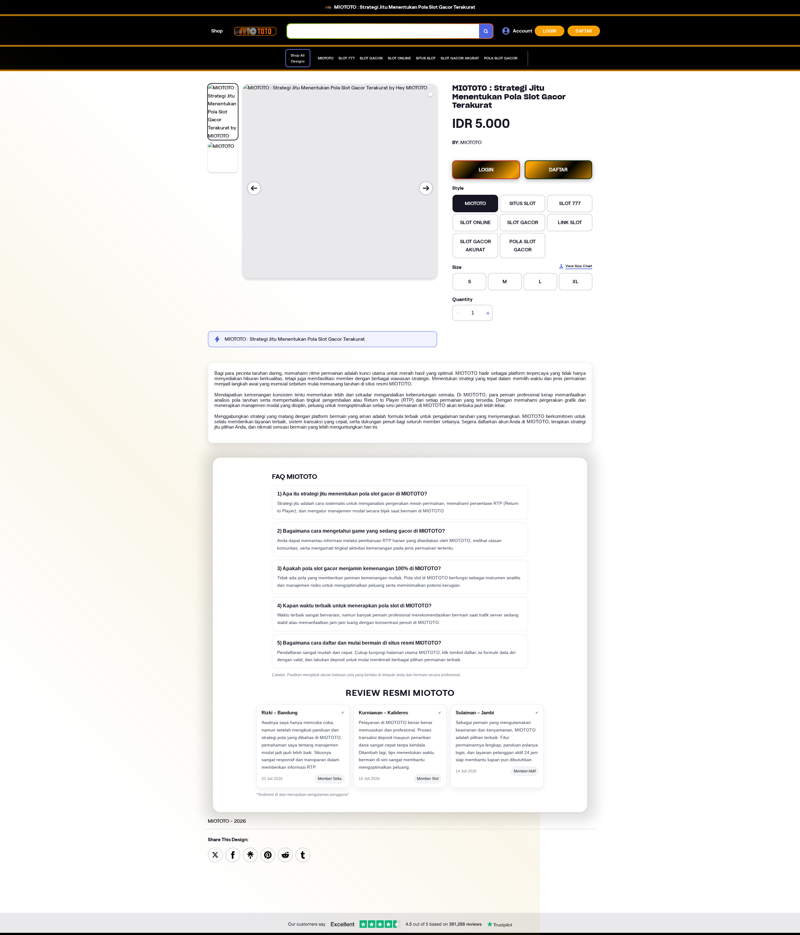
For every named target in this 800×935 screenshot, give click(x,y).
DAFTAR (584, 30)
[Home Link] (255, 31)
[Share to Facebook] (232, 854)
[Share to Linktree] (250, 854)
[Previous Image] (254, 188)
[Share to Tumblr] (302, 854)
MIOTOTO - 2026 (227, 821)
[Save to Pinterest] (267, 854)
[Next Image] (426, 188)
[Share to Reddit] (285, 854)
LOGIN (549, 30)
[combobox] (383, 31)
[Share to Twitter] (215, 854)
